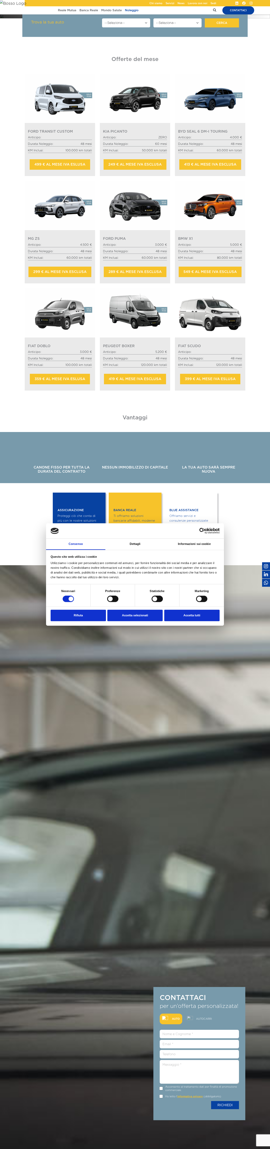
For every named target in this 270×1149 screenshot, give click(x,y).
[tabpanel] (199, 1069)
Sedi (213, 3)
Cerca (221, 23)
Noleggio (132, 10)
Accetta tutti (191, 615)
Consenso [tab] (76, 543)
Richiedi (225, 1105)
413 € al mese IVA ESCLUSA (210, 164)
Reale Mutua (67, 10)
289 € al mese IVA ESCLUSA (135, 272)
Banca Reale (88, 10)
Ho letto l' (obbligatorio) (193, 1096)
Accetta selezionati (135, 615)
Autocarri (204, 1018)
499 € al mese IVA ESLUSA (59, 164)
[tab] (171, 1019)
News (181, 3)
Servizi (170, 3)
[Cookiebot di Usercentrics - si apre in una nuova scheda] (202, 531)
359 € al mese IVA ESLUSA (60, 379)
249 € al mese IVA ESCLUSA (135, 164)
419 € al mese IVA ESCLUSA (135, 379)
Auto (176, 1018)
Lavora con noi (197, 3)
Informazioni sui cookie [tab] (194, 543)
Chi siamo (155, 3)
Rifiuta (78, 615)
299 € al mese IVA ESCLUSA (60, 272)
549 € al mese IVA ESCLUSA (210, 272)
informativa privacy (190, 1096)
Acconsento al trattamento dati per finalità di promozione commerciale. (201, 1088)
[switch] (112, 599)
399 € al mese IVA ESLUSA (210, 379)
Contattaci (238, 10)
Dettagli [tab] (135, 543)
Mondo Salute (111, 10)
